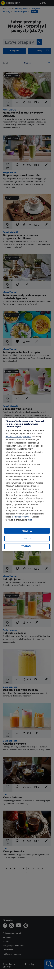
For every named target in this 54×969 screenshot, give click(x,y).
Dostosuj (27, 546)
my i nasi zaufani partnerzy (18, 436)
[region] (27, 484)
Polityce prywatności (22, 516)
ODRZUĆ (27, 538)
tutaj (30, 520)
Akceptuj (27, 531)
